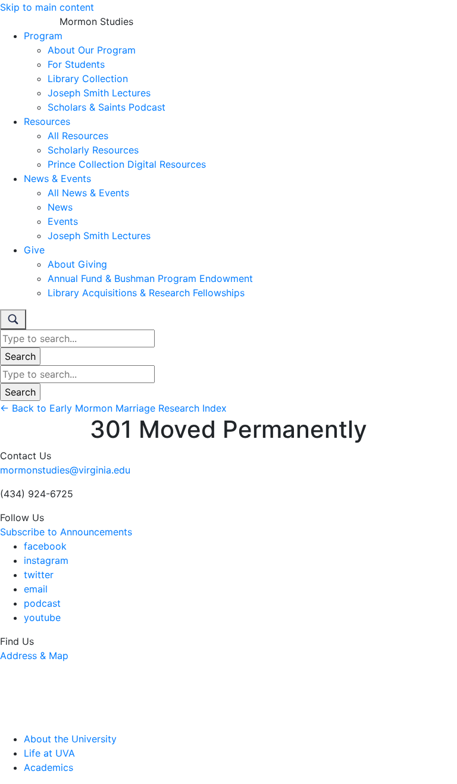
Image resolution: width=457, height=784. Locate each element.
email (36, 589)
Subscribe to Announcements (66, 532)
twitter (39, 575)
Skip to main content (47, 7)
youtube (42, 617)
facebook (45, 546)
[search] (13, 319)
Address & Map (34, 655)
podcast (42, 603)
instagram (46, 560)
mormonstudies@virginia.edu (65, 470)
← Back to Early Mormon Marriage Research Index (113, 408)
